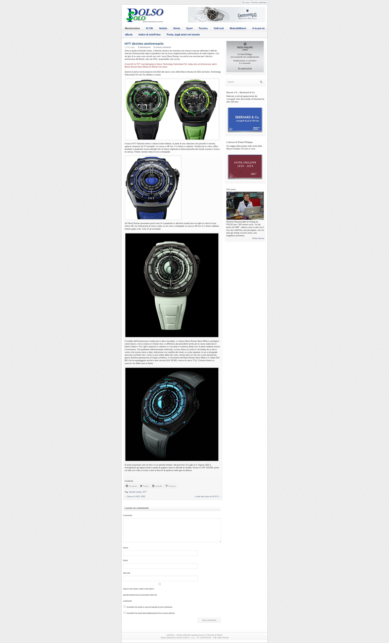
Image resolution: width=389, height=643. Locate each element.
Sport (189, 28)
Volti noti (219, 28)
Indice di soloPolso (150, 34)
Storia (176, 28)
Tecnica (203, 28)
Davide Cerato (135, 492)
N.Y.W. (149, 28)
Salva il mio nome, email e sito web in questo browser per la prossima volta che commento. (140, 595)
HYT (145, 492)
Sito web (126, 573)
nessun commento (163, 47)
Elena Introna (258, 238)
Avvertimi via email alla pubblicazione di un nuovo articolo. (151, 613)
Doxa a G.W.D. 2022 (135, 496)
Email (125, 560)
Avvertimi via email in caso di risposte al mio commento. (150, 607)
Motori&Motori (238, 28)
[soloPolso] (145, 22)
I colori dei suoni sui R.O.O (208, 496)
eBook (129, 34)
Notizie (163, 28)
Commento (127, 515)
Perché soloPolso (259, 2)
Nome (125, 548)
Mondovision (132, 28)
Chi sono (246, 2)
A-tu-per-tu (258, 28)
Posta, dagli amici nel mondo (183, 34)
